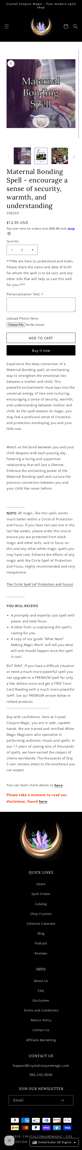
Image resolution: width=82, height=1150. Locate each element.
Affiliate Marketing (41, 1040)
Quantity (13, 241)
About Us (41, 981)
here (58, 785)
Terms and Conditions (41, 1010)
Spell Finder (41, 894)
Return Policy (41, 1020)
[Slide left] (8, 157)
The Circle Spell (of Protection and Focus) (40, 584)
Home (41, 884)
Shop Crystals (41, 914)
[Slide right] (74, 157)
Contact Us (41, 1030)
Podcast (41, 943)
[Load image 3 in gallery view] (59, 156)
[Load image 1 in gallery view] (22, 156)
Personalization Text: (25, 294)
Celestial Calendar (41, 923)
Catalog (41, 904)
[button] (6, 26)
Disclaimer (41, 1000)
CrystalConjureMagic (42, 1136)
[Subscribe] (62, 1100)
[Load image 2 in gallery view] (41, 156)
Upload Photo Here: (23, 318)
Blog (41, 933)
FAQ (41, 991)
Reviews (41, 953)
